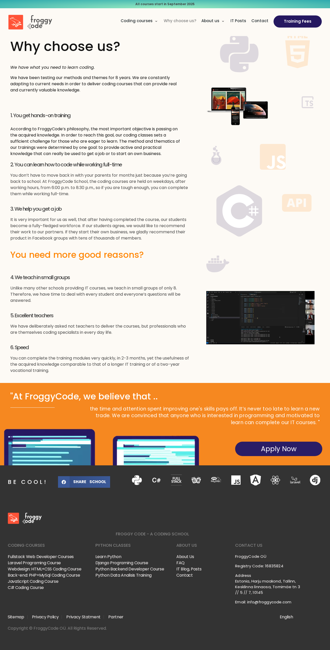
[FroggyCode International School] (42, 518)
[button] (84, 482)
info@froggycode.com (269, 602)
